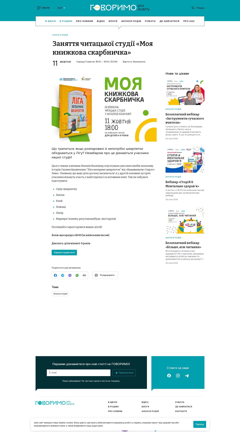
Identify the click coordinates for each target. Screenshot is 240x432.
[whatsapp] (77, 276)
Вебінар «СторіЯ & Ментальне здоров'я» (182, 184)
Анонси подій (131, 21)
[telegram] (62, 276)
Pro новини (84, 21)
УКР (60, 8)
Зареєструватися (64, 252)
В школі (50, 21)
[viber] (69, 276)
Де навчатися (169, 21)
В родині (66, 21)
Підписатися (126, 373)
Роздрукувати (107, 275)
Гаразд (200, 424)
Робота (150, 21)
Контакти (181, 411)
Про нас (189, 21)
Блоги (113, 21)
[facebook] (55, 276)
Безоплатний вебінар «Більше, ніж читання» (183, 245)
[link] (84, 276)
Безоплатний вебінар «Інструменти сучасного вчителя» (185, 118)
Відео (101, 21)
